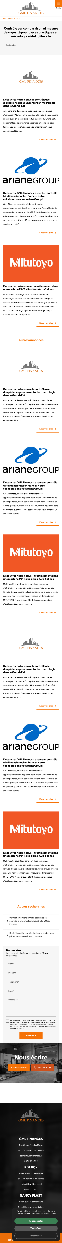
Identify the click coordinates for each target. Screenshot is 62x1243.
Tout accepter (36, 1221)
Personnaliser (36, 1235)
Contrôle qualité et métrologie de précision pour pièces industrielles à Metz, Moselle (31, 934)
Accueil (6, 18)
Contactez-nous (19, 1067)
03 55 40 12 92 (44, 1068)
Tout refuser (36, 1228)
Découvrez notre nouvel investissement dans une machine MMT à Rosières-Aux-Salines (30, 288)
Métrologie (14, 18)
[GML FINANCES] (31, 8)
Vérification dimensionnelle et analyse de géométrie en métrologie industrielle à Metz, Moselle (29, 921)
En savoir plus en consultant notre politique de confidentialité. (33, 1027)
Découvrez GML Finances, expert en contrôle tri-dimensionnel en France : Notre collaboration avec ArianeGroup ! (30, 196)
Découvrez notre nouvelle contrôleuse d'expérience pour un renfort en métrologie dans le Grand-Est (29, 103)
